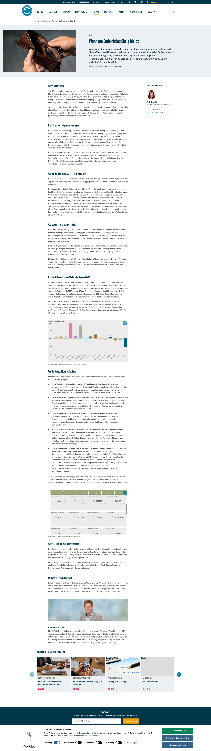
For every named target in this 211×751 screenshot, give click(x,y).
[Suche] (173, 12)
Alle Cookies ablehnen (177, 745)
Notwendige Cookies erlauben (177, 738)
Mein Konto (153, 2)
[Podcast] (135, 2)
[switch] (78, 742)
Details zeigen (131, 743)
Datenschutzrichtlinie (82, 735)
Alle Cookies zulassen (177, 731)
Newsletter (96, 2)
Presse (120, 2)
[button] (179, 674)
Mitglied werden (109, 2)
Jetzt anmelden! (131, 721)
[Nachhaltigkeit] (129, 2)
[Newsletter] (141, 2)
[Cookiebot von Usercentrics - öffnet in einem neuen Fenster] (29, 746)
